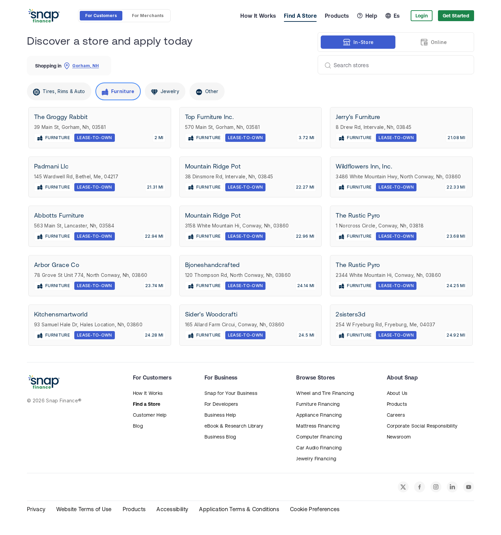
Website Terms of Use (83, 509)
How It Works (258, 16)
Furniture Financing (317, 404)
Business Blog (220, 437)
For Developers (221, 404)
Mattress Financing (317, 426)
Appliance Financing (318, 415)
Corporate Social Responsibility (422, 426)
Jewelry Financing (316, 458)
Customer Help (150, 415)
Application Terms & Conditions (239, 509)
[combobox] (393, 64)
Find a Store (146, 404)
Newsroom (399, 437)
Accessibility (172, 509)
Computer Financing (319, 437)
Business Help (220, 415)
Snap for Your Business (230, 393)
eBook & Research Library (233, 426)
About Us (397, 393)
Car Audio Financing (318, 447)
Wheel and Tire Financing (325, 393)
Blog (138, 426)
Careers (396, 415)
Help (371, 16)
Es (397, 16)
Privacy (36, 509)
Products (337, 16)
